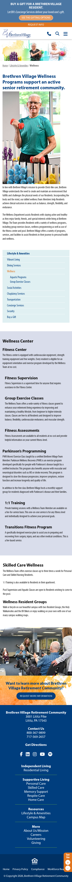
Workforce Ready (57, 869)
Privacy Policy (20, 869)
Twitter (27, 754)
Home (5, 65)
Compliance (38, 869)
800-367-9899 (36, 733)
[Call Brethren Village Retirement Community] (49, 34)
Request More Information (36, 696)
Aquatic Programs (18, 277)
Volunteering (36, 839)
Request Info (36, 24)
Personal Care (36, 783)
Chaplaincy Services (16, 293)
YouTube (42, 754)
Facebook (21, 754)
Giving (36, 843)
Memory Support (36, 792)
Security (10, 311)
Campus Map (36, 817)
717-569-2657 (36, 737)
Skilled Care (36, 788)
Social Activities (14, 288)
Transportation (13, 299)
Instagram (34, 754)
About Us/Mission (36, 831)
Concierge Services (15, 305)
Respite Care (36, 796)
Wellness (11, 271)
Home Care (36, 800)
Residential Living (36, 770)
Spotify (50, 754)
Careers (36, 835)
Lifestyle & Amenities (19, 65)
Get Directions (36, 745)
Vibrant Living (13, 259)
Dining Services (14, 265)
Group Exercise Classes (20, 281)
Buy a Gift (11, 317)
